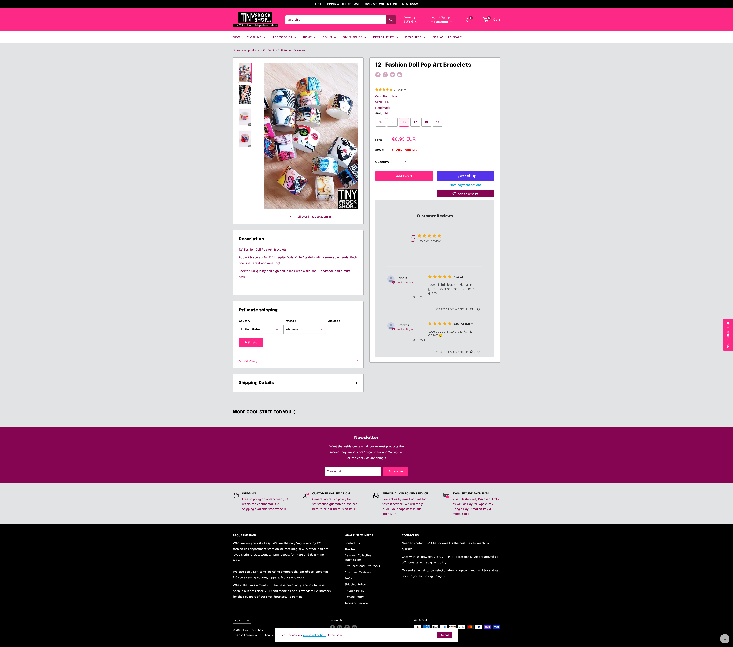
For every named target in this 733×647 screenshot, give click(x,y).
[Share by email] (399, 74)
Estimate (251, 342)
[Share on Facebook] (378, 74)
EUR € (239, 620)
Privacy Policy (354, 590)
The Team (351, 549)
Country (244, 320)
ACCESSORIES (282, 37)
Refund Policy (247, 361)
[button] (465, 193)
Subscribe (396, 471)
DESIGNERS (413, 37)
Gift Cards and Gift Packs (362, 565)
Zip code (334, 320)
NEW (236, 37)
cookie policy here (314, 634)
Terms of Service (356, 603)
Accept (444, 634)
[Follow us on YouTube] (354, 627)
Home (236, 50)
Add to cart (404, 176)
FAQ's (349, 578)
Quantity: (382, 162)
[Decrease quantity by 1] (396, 162)
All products (251, 50)
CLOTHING (254, 37)
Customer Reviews (358, 572)
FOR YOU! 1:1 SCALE (447, 37)
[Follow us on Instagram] (339, 627)
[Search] (391, 19)
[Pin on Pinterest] (385, 74)
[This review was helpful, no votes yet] (471, 309)
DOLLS (327, 37)
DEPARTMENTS (383, 37)
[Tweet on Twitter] (392, 74)
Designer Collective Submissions (358, 557)
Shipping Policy (355, 584)
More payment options (465, 185)
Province (289, 320)
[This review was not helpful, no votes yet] (478, 309)
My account (440, 22)
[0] (468, 20)
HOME (307, 37)
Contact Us (352, 543)
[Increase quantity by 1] (416, 162)
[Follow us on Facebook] (332, 627)
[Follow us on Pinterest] (347, 627)
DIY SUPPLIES (352, 37)
